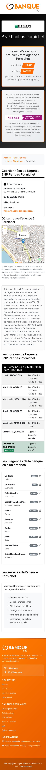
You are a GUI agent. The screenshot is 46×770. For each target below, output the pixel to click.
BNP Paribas (20, 157)
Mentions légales (9, 693)
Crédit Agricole (8, 713)
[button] (23, 241)
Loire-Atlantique (14, 161)
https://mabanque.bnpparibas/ (18, 211)
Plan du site (7, 689)
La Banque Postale (9, 709)
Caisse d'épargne (9, 730)
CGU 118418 (7, 697)
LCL (3, 726)
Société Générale (9, 722)
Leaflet (19, 262)
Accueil (7, 157)
